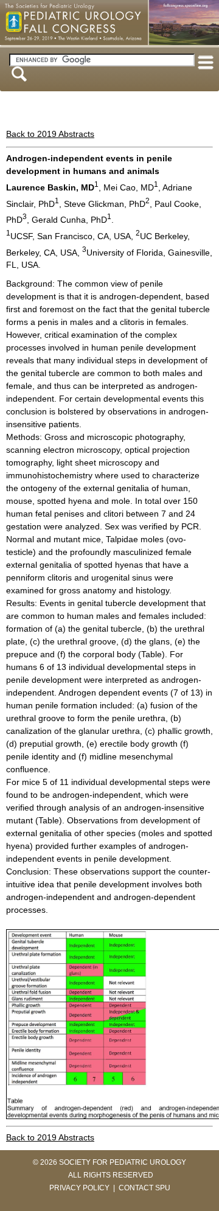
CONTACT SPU (144, 1188)
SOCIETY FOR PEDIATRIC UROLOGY (122, 1162)
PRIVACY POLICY (79, 1188)
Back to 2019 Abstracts (50, 134)
